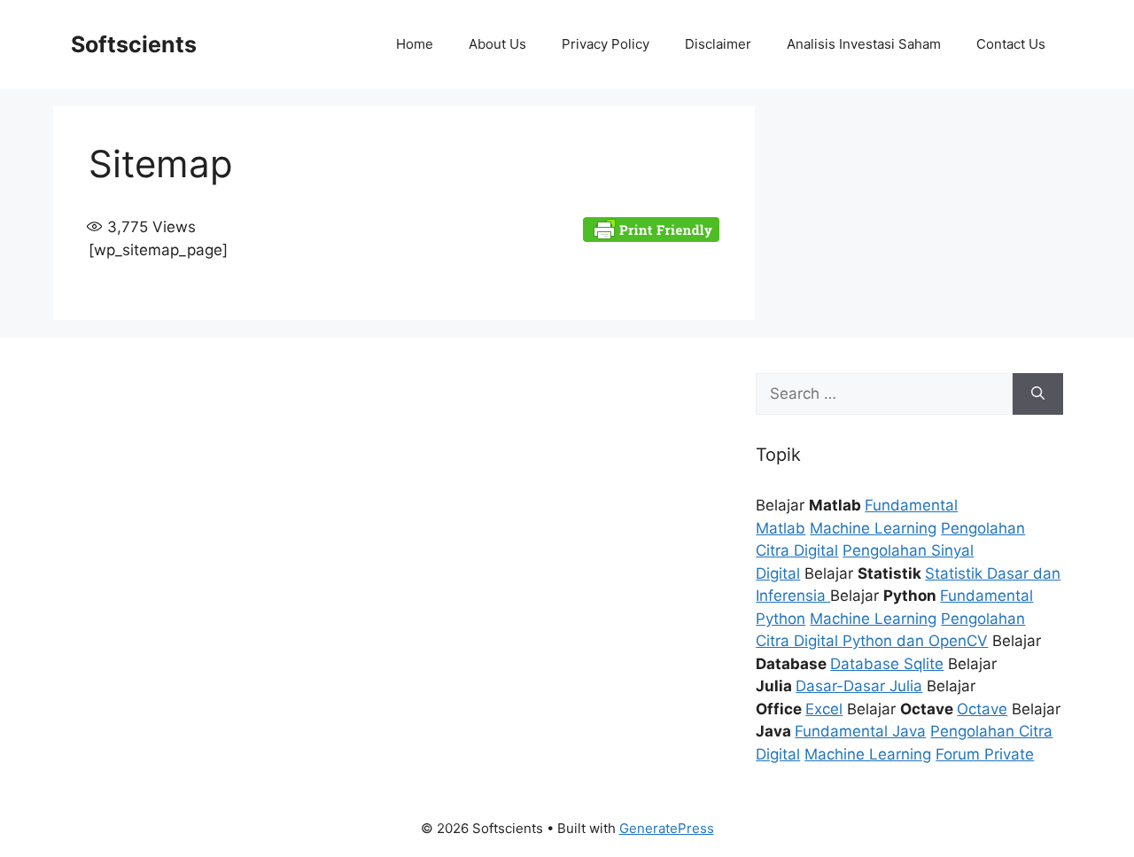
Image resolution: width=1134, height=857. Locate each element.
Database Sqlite (887, 664)
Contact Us (1010, 43)
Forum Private (985, 754)
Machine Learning (873, 528)
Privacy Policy (605, 43)
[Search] (1038, 394)
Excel (824, 709)
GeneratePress (666, 828)
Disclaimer (718, 43)
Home (414, 43)
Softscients (134, 44)
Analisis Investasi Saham (864, 43)
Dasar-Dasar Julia (859, 686)
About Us (497, 43)
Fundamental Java (860, 731)
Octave (982, 709)
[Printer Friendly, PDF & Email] (651, 227)
